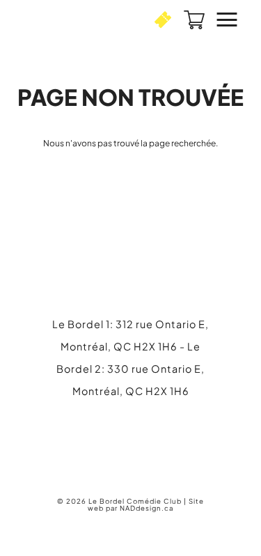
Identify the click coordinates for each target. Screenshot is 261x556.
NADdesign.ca (146, 508)
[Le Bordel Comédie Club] (66, 20)
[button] (163, 20)
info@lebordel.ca (130, 444)
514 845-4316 (143, 423)
